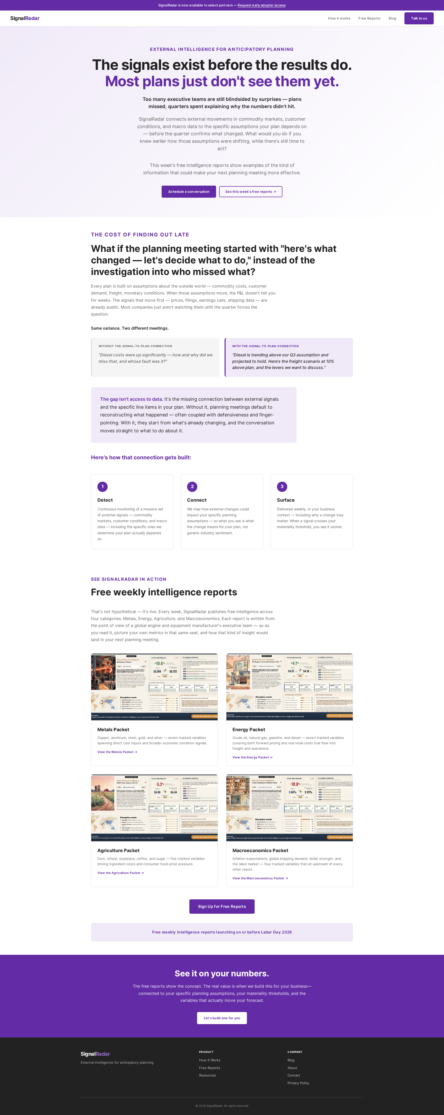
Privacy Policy (298, 1083)
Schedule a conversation (188, 191)
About (292, 1068)
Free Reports (369, 18)
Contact (294, 1075)
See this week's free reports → (250, 191)
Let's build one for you (222, 1018)
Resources (207, 1075)
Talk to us (419, 18)
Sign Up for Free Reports (222, 906)
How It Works (209, 1060)
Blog (392, 18)
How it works (339, 18)
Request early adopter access (262, 5)
